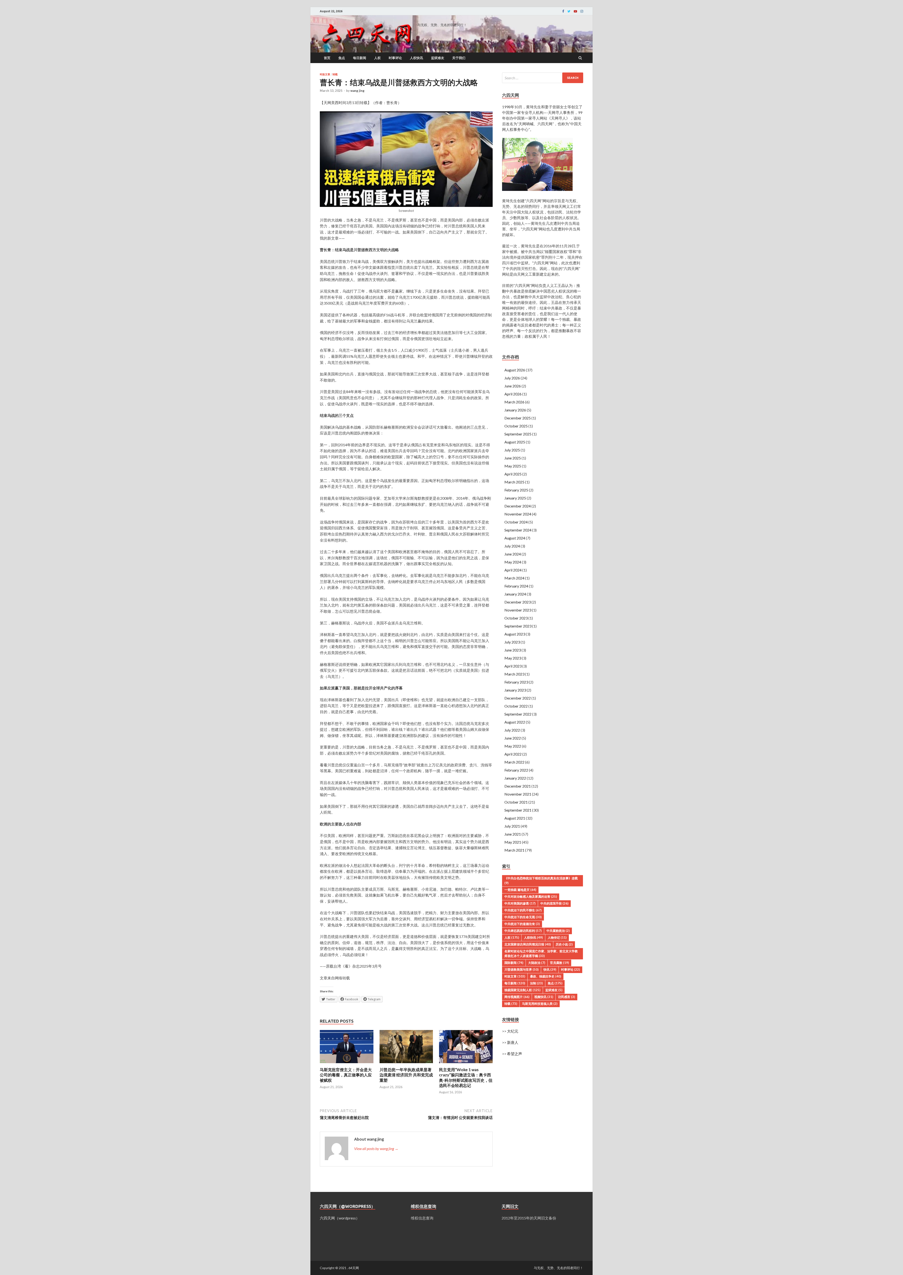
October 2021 (516, 802)
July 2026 (512, 378)
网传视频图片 (516, 997)
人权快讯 (416, 58)
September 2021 (517, 810)
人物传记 (557, 937)
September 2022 (517, 714)
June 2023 (512, 650)
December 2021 (517, 786)
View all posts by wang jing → (376, 1148)
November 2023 (517, 610)
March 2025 (514, 482)
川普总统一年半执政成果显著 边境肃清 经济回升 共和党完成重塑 (406, 1074)
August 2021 (514, 818)
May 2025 (512, 466)
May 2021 (512, 842)
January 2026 (515, 410)
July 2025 (512, 450)
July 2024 (512, 546)
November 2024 (517, 514)
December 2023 (517, 602)
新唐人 (512, 1042)
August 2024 (514, 538)
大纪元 (512, 1031)
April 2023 (513, 666)
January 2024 (515, 594)
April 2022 (513, 754)
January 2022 (515, 778)
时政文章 (325, 74)
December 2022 (517, 698)
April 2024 (513, 570)
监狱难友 (437, 58)
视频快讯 (543, 997)
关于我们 (458, 58)
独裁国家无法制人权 (522, 990)
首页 (327, 58)
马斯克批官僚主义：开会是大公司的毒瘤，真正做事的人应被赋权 (346, 1074)
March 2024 (514, 578)
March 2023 (514, 674)
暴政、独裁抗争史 (545, 976)
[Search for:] (542, 77)
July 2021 (512, 826)
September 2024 (517, 530)
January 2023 (515, 690)
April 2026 (513, 394)
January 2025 (515, 498)
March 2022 (514, 762)
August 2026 (514, 370)
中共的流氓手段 (554, 903)
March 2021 (514, 850)
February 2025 (516, 490)
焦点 (341, 58)
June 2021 (512, 834)
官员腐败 (559, 963)
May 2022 (512, 746)
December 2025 (517, 418)
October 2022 (516, 706)
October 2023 (516, 618)
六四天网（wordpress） (340, 1218)
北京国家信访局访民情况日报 (527, 944)
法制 (536, 983)
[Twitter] (569, 11)
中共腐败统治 (558, 931)
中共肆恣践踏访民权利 (523, 931)
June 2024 (512, 554)
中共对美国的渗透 (519, 903)
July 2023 (512, 642)
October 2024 (516, 522)
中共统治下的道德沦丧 (522, 924)
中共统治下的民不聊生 (523, 910)
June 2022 (512, 738)
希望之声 (514, 1053)
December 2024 (517, 506)
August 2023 (514, 634)
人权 (377, 58)
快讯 (549, 969)
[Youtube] (575, 11)
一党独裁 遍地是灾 (520, 890)
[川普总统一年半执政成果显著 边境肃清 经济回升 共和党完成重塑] (406, 1064)
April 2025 (513, 474)
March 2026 (514, 402)
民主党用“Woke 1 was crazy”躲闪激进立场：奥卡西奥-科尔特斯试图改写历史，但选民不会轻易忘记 (465, 1077)
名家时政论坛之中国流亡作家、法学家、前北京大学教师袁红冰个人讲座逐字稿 (541, 953)
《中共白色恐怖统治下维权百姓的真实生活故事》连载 (541, 880)
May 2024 (512, 562)
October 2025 (516, 426)
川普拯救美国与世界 (521, 969)
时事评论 (395, 58)
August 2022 (514, 722)
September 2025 (517, 434)
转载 (335, 74)
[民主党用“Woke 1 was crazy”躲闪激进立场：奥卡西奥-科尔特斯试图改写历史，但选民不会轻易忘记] (466, 1064)
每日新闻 (359, 58)
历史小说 (564, 944)
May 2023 (512, 658)
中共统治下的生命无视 (523, 917)
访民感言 (566, 997)
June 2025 (512, 458)
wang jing (357, 91)
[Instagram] (581, 11)
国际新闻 (513, 963)
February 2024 (516, 586)
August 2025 (514, 442)
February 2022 (516, 770)
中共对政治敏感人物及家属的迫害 (530, 896)
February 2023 (516, 682)
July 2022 (512, 730)
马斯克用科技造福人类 (539, 1004)
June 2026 (512, 386)
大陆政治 (536, 963)
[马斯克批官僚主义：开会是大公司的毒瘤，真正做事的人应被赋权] (346, 1064)
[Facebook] (563, 11)
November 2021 (517, 794)
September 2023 (517, 626)
